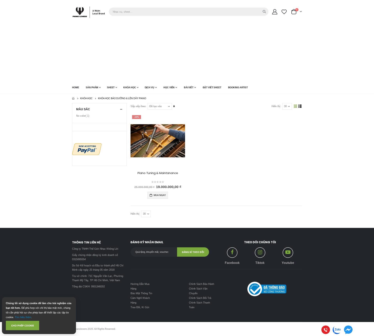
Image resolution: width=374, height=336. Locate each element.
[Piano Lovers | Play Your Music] (90, 11)
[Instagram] (260, 251)
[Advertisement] (187, 52)
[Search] (264, 12)
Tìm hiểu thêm (23, 317)
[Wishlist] (284, 11)
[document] (39, 315)
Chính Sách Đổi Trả (200, 298)
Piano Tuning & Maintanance (158, 173)
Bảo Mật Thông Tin (141, 293)
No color (83, 116)
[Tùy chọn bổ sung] (86, 149)
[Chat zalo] (337, 330)
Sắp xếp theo (138, 106)
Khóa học (86, 98)
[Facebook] (232, 251)
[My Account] (274, 11)
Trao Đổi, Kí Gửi (140, 307)
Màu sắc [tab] (83, 109)
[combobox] (188, 12)
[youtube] (288, 251)
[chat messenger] (348, 330)
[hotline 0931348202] (325, 330)
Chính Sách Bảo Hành (201, 284)
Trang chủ (73, 98)
